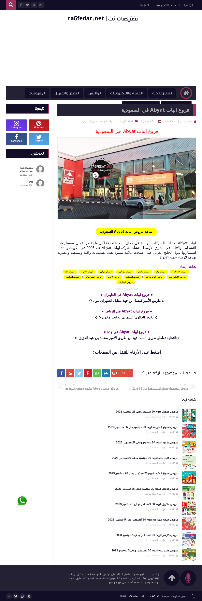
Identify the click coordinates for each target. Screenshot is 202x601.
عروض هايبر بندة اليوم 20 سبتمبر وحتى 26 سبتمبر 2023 (145, 458)
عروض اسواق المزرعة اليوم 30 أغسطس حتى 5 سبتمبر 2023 (143, 520)
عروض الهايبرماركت (154, 276)
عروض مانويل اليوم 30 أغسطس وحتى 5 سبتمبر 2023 (146, 504)
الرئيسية (188, 5)
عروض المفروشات (93, 276)
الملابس (94, 93)
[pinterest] (29, 596)
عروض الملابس (72, 276)
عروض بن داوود (125, 271)
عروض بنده (70, 271)
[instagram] (22, 596)
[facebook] (9, 596)
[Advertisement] (101, 54)
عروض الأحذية (114, 276)
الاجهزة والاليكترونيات (126, 93)
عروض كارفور (106, 271)
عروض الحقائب (132, 276)
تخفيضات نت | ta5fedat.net (103, 18)
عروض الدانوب (87, 271)
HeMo (171, 416)
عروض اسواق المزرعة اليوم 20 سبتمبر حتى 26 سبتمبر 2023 (143, 427)
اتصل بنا (144, 5)
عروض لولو (161, 271)
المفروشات (37, 93)
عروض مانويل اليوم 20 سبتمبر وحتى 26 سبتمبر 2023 (147, 412)
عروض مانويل (144, 271)
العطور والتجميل (66, 93)
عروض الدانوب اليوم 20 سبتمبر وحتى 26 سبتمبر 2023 (146, 489)
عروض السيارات (126, 282)
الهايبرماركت (162, 93)
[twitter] (16, 596)
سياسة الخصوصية (166, 5)
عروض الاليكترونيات (177, 276)
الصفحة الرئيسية (125, 121)
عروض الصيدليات (179, 271)
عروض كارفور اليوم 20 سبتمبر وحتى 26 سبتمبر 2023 (147, 443)
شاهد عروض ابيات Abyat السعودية (126, 231)
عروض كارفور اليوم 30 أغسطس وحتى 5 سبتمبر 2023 (147, 535)
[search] (11, 5)
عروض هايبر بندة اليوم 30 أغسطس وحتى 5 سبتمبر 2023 (145, 551)
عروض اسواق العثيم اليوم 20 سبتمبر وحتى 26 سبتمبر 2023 (143, 473)
